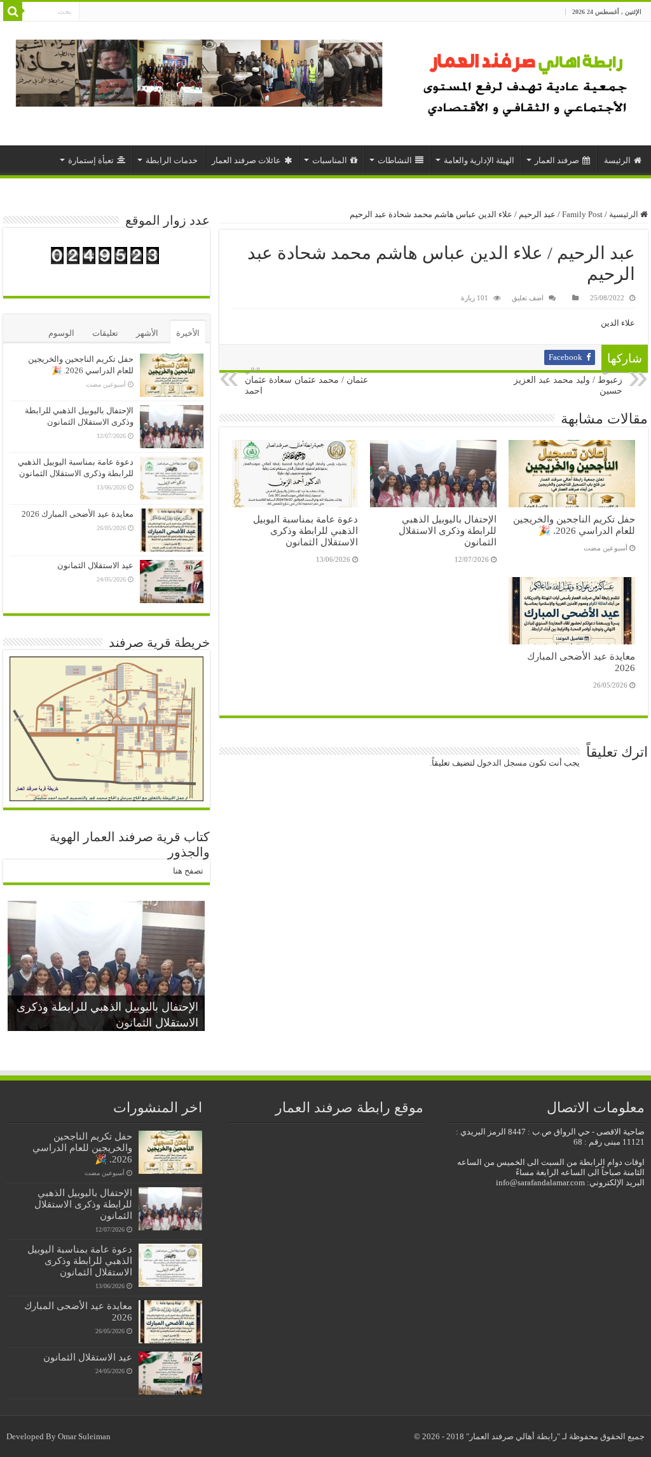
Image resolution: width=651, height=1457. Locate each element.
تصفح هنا (188, 870)
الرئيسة (617, 160)
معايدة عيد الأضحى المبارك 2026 (78, 514)
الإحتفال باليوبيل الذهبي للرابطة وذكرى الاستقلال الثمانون (448, 530)
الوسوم (61, 333)
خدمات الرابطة (172, 160)
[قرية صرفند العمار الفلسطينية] (527, 80)
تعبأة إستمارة (91, 160)
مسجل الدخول (502, 763)
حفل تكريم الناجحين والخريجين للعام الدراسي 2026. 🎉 (574, 525)
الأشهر (147, 333)
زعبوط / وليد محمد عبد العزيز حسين (568, 381)
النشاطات (395, 160)
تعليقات (105, 333)
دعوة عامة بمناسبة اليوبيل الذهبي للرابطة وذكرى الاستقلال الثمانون (305, 530)
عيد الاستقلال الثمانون (95, 565)
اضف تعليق (528, 298)
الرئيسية (624, 214)
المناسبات (329, 160)
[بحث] (12, 11)
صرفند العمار (557, 160)
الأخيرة (188, 333)
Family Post (582, 214)
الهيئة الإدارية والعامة (479, 160)
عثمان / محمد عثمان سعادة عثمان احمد (306, 381)
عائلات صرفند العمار (246, 160)
